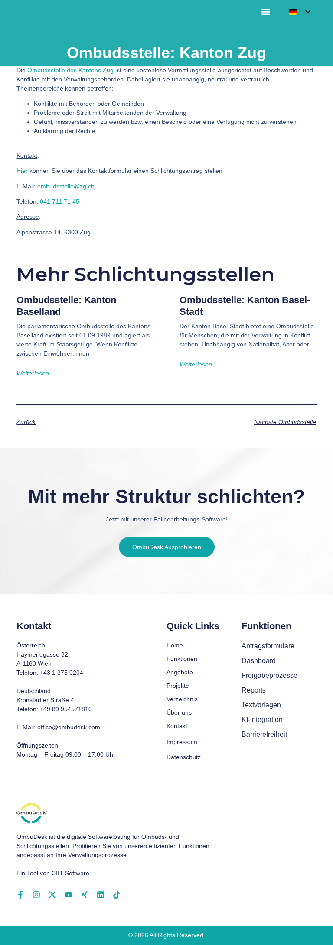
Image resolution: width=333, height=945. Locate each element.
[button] (266, 12)
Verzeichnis (182, 699)
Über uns (179, 712)
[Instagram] (36, 895)
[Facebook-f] (20, 895)
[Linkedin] (100, 895)
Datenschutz (183, 757)
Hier (22, 170)
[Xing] (84, 895)
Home (174, 645)
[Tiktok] (117, 895)
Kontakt (176, 725)
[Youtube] (68, 895)
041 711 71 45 (59, 201)
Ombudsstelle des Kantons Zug (70, 70)
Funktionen (181, 658)
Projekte (177, 685)
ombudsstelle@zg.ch (66, 186)
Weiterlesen (32, 373)
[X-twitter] (52, 895)
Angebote (179, 672)
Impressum (181, 741)
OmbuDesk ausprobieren (166, 547)
